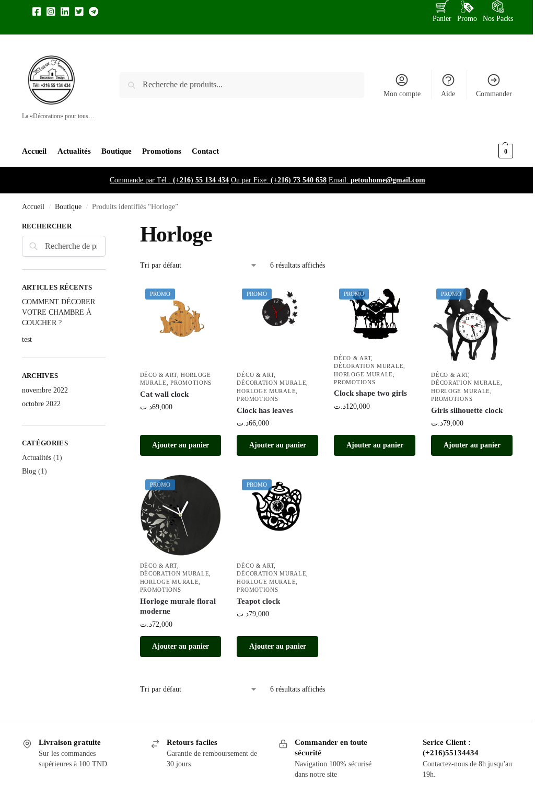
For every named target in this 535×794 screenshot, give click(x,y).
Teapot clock (258, 601)
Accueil (33, 207)
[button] (487, 151)
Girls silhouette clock (467, 410)
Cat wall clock (164, 394)
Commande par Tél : (169, 180)
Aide (448, 94)
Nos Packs (498, 18)
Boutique (68, 207)
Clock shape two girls (370, 393)
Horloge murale (266, 391)
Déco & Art (158, 375)
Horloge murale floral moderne (178, 606)
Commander (494, 94)
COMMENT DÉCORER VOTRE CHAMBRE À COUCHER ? (58, 312)
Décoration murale (271, 382)
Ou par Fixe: (279, 180)
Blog (29, 471)
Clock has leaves (265, 410)
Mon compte (402, 94)
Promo (467, 18)
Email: (377, 180)
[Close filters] (109, 227)
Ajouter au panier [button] (180, 445)
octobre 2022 (41, 404)
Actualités (36, 458)
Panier (442, 18)
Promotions (191, 382)
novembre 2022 (45, 390)
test (27, 339)
